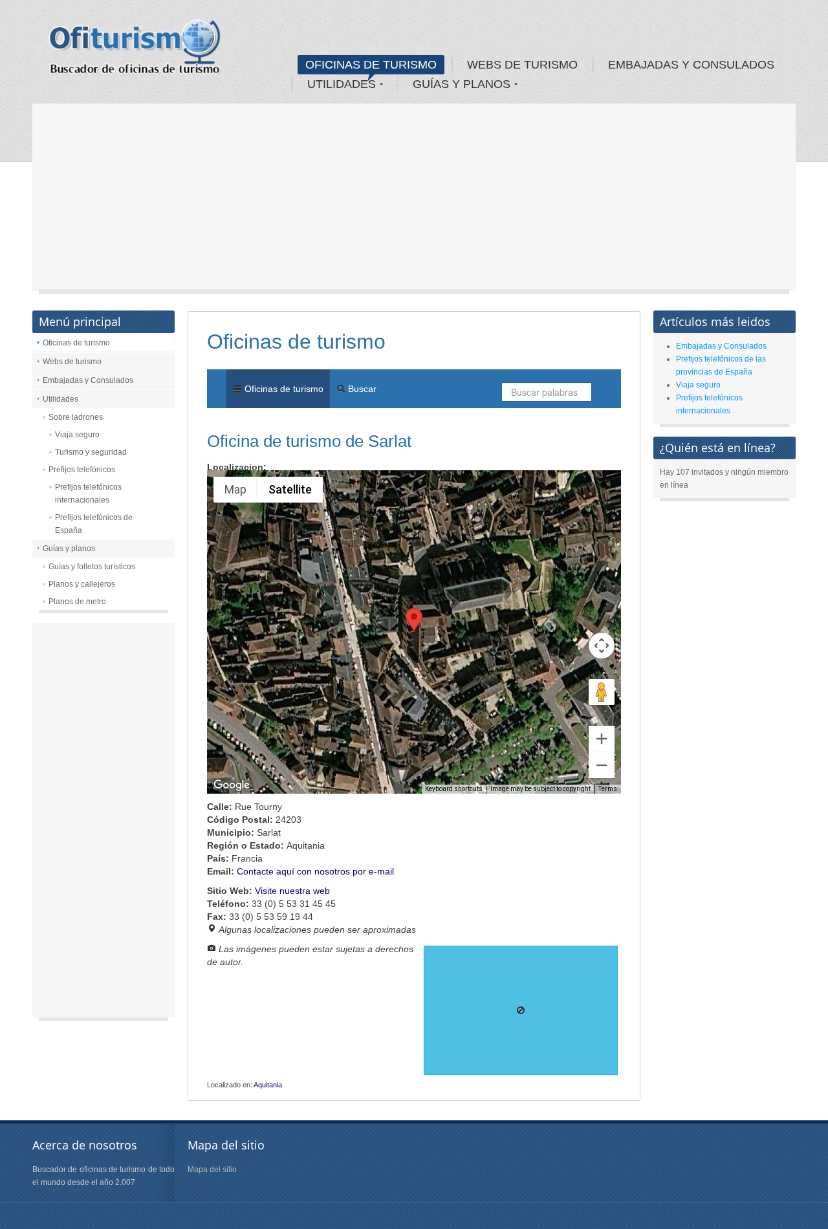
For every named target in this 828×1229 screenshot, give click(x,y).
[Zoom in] (602, 739)
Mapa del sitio (212, 1169)
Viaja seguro (77, 434)
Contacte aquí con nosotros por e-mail (315, 871)
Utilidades (60, 399)
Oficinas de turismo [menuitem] (282, 389)
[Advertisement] (414, 200)
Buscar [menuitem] (360, 389)
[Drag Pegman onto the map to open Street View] (602, 692)
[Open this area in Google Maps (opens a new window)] (231, 785)
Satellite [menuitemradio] (290, 489)
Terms (607, 788)
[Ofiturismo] (135, 51)
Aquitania (268, 1085)
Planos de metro (77, 601)
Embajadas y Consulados (88, 380)
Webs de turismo (72, 361)
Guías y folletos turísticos (92, 566)
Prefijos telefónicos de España (94, 524)
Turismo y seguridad (91, 452)
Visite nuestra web (292, 891)
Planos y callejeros (82, 584)
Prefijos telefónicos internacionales (88, 494)
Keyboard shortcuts (454, 788)
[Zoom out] (602, 765)
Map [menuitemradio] (235, 489)
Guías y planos (69, 548)
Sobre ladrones (76, 417)
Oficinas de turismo (76, 342)
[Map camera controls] (602, 645)
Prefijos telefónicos (82, 469)
